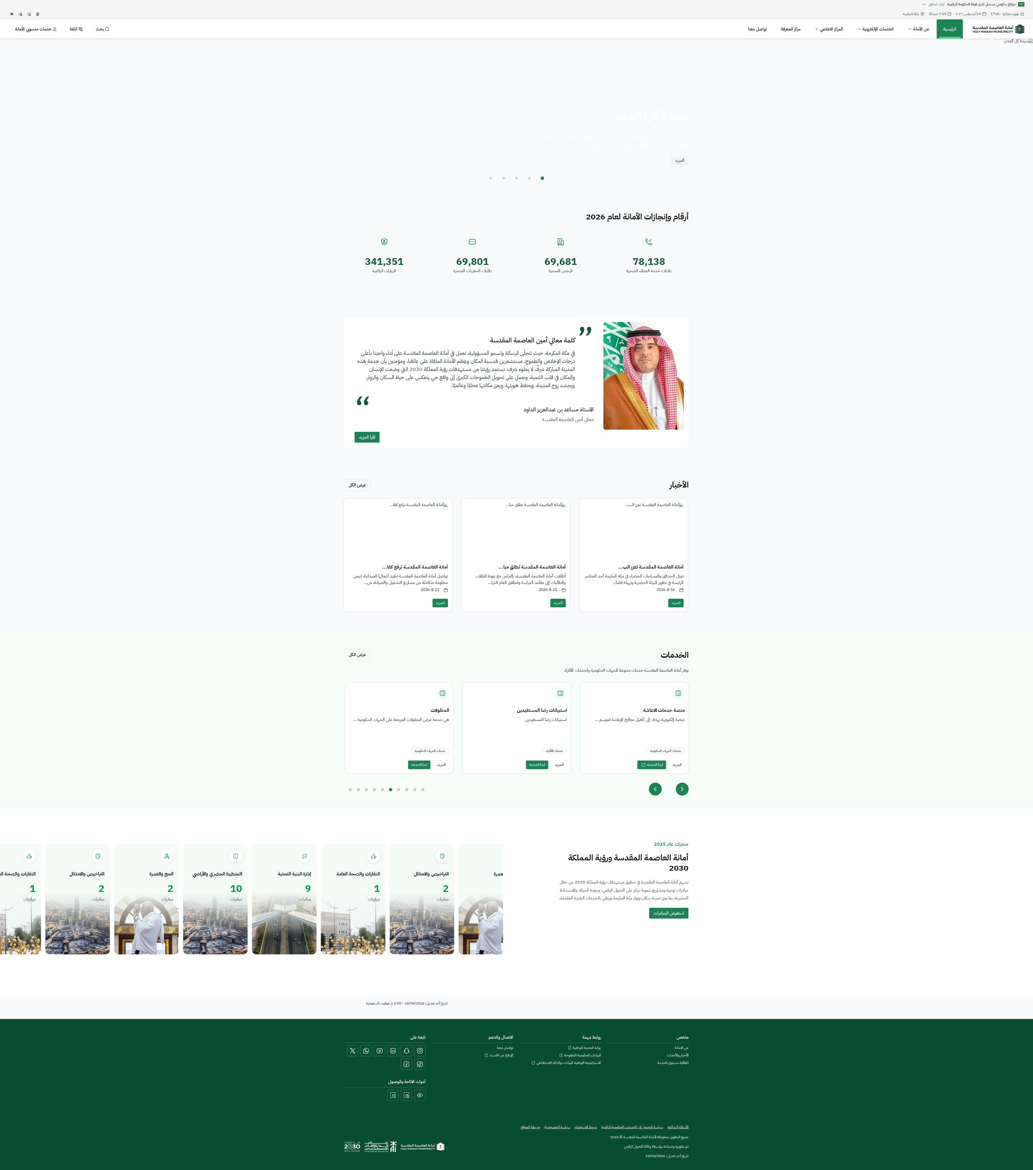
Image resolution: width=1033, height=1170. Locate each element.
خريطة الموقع (530, 1127)
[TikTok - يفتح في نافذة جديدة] (420, 1064)
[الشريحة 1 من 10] (350, 790)
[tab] (542, 178)
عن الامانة (682, 1047)
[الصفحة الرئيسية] (422, 1147)
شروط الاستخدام (585, 1127)
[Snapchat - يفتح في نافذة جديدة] (406, 1050)
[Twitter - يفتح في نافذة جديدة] (352, 1050)
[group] (516, 728)
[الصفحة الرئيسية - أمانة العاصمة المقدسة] (998, 29)
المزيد (679, 160)
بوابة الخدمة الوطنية (587, 1047)
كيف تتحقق (936, 4)
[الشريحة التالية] (682, 789)
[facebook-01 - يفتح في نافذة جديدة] (406, 1064)
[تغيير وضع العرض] (420, 1095)
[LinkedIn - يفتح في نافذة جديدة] (393, 1050)
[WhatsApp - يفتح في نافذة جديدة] (366, 1050)
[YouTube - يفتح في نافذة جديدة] (379, 1050)
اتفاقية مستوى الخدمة (673, 1063)
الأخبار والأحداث (678, 1055)
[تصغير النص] (393, 1095)
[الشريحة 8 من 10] (407, 790)
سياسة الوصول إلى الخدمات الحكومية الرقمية (632, 1127)
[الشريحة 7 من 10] (399, 790)
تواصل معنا (505, 1047)
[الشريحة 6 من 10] (391, 790)
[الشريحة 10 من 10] (423, 790)
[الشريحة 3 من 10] (366, 790)
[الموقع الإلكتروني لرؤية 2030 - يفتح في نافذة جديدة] (352, 1146)
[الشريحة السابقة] (655, 789)
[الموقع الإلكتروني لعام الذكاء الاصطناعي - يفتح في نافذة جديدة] (381, 1146)
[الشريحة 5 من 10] (382, 790)
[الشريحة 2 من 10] (358, 790)
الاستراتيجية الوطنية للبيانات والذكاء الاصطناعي (568, 1063)
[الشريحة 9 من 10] (415, 790)
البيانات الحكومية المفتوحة (582, 1055)
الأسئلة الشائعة (678, 1127)
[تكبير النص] (406, 1095)
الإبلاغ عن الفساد (501, 1055)
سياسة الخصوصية (557, 1127)
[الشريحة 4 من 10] (374, 790)
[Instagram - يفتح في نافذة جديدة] (420, 1050)
